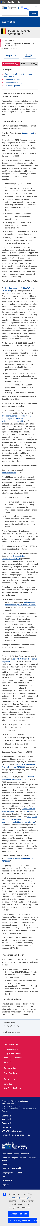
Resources (6, 1164)
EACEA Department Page (12, 1131)
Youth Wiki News (10, 1073)
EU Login (7, 1062)
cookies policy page (20, 1197)
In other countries (28, 64)
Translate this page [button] (28, 7)
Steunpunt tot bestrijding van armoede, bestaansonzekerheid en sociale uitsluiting (19, 819)
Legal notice (6, 1185)
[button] (22, 7)
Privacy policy (7, 1181)
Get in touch (6, 1119)
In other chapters (9, 64)
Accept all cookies (18, 1214)
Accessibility (7, 1123)
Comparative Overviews (13, 1053)
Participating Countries (13, 1058)
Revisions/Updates (12, 86)
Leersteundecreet (9, 473)
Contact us (8, 1084)
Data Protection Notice (12, 1088)
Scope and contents (12, 80)
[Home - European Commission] (11, 7)
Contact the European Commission (15, 1154)
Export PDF (11, 56)
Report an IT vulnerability (12, 1168)
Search (33, 14)
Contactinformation (29, 56)
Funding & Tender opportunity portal (16, 1135)
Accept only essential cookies (23, 1220)
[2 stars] (6, 1026)
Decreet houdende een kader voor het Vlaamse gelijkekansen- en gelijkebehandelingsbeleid (17, 418)
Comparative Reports (12, 1049)
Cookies (5, 1177)
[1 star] (4, 1026)
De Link (26, 811)
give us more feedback (15, 1032)
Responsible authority (13, 83)
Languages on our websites (13, 1173)
